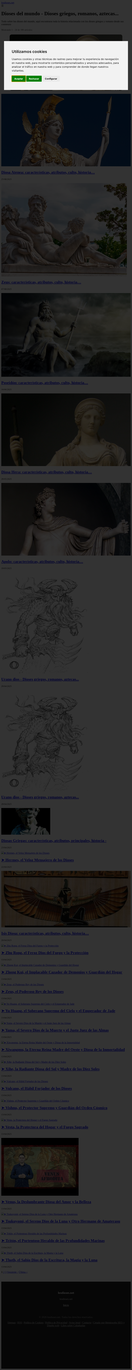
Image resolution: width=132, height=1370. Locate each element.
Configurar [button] (51, 78)
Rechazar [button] (34, 78)
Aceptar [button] (18, 78)
